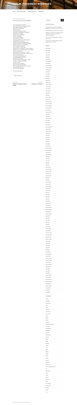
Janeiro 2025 (48, 82)
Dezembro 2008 (49, 258)
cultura (47, 315)
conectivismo (48, 311)
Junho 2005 (48, 292)
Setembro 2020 (48, 105)
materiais (47, 343)
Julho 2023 (48, 93)
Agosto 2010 (48, 215)
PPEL (47, 372)
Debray (47, 317)
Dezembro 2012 (48, 169)
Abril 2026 (47, 57)
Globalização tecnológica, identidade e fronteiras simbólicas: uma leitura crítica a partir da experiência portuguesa (54, 34)
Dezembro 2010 (49, 207)
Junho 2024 (48, 88)
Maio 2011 (47, 196)
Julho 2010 (48, 218)
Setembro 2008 (49, 264)
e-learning (47, 326)
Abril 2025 (47, 78)
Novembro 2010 (49, 209)
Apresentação (48, 303)
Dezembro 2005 (49, 279)
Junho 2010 (48, 220)
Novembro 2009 (49, 234)
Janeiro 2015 (48, 124)
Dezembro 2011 (48, 186)
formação (47, 332)
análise (47, 298)
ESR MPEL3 (48, 330)
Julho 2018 (48, 114)
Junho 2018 (48, 116)
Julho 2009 (48, 243)
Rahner (47, 377)
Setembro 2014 (48, 131)
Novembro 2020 (49, 103)
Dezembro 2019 (49, 112)
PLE (46, 368)
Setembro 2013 (48, 154)
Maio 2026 (48, 54)
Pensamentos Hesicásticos (50, 366)
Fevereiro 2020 (48, 107)
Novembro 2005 (49, 281)
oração (47, 358)
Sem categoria (18, 75)
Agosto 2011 (48, 190)
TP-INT (47, 389)
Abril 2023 (47, 95)
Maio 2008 (48, 273)
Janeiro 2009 (48, 256)
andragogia (48, 300)
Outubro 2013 (48, 152)
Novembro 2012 (49, 171)
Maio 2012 (47, 177)
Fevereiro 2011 (48, 203)
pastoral (47, 360)
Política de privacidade (21, 11)
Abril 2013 (47, 165)
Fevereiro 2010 (48, 228)
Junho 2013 (48, 160)
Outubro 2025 (48, 69)
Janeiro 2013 (48, 167)
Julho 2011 (47, 192)
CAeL (47, 307)
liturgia (47, 339)
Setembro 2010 (48, 213)
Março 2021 (48, 99)
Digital (47, 320)
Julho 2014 (48, 135)
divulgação (48, 322)
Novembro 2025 (49, 67)
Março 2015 (48, 122)
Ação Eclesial (40, 11)
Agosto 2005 (48, 287)
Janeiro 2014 (48, 146)
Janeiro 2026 (48, 63)
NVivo (47, 356)
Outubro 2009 (48, 237)
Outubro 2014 (48, 129)
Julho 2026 (48, 50)
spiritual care (48, 385)
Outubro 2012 (48, 173)
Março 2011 (48, 201)
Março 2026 (48, 59)
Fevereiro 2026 (48, 61)
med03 (47, 345)
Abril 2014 (47, 141)
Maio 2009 (48, 247)
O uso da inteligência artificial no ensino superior (54, 30)
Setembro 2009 (49, 239)
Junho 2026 (48, 52)
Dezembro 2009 (49, 232)
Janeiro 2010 (48, 230)
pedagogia (47, 362)
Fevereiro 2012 (48, 182)
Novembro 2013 (49, 150)
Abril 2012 (47, 179)
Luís (24, 18)
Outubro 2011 (48, 188)
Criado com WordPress (26, 402)
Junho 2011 (48, 194)
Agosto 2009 (48, 241)
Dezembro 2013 (49, 148)
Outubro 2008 (48, 262)
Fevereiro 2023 (48, 97)
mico (46, 347)
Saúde (47, 381)
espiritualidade (48, 328)
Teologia (47, 387)
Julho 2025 (48, 71)
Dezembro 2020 (49, 101)
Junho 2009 (48, 245)
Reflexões (47, 379)
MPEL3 (47, 351)
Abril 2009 (48, 249)
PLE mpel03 (48, 370)
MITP (47, 349)
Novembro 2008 (49, 260)
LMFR (47, 341)
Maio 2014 (48, 139)
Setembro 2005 (49, 285)
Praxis (47, 375)
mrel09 (47, 353)
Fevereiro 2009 (48, 254)
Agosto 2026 (48, 48)
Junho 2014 (48, 137)
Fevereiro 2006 (48, 275)
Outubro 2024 (48, 86)
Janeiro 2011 (48, 205)
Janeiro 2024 (48, 90)
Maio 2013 (48, 162)
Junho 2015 (48, 120)
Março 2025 (48, 80)
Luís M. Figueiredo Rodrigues (32, 4)
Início (14, 11)
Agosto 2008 (48, 266)
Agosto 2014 (48, 133)
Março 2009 (48, 251)
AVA (46, 305)
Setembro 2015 (48, 118)
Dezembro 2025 (49, 65)
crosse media (48, 313)
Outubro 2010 (48, 211)
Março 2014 (48, 143)
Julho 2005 (48, 290)
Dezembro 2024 (49, 84)
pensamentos (48, 364)
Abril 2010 (47, 224)
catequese (47, 309)
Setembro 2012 (48, 175)
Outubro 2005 (48, 283)
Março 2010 (48, 226)
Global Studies (48, 334)
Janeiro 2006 (48, 277)
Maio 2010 (48, 222)
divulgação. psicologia (50, 324)
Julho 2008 (48, 268)
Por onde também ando (32, 11)
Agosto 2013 (48, 156)
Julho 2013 (48, 158)
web (46, 392)
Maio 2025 (48, 76)
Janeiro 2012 (48, 184)
